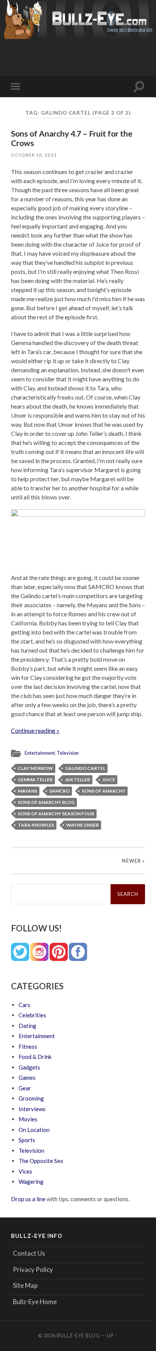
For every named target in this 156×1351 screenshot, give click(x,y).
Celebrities (32, 1015)
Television (68, 753)
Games (27, 1077)
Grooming (31, 1098)
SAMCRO (59, 791)
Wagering (31, 1181)
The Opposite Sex (41, 1160)
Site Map (25, 1285)
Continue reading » (35, 730)
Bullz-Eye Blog (78, 1335)
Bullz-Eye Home (35, 1302)
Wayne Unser (82, 825)
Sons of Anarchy (103, 791)
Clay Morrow (35, 768)
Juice (108, 779)
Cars (24, 1004)
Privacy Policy (33, 1269)
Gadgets (29, 1067)
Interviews (32, 1108)
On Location (34, 1129)
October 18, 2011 (34, 155)
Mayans (27, 791)
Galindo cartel (85, 768)
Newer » (133, 861)
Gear (25, 1088)
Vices (25, 1171)
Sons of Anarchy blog (46, 802)
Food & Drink (35, 1056)
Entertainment (40, 753)
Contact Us (29, 1253)
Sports (27, 1139)
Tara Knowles (36, 825)
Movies (28, 1119)
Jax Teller (77, 779)
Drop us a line (28, 1199)
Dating (27, 1025)
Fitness (28, 1046)
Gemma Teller (35, 779)
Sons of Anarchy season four (56, 813)
